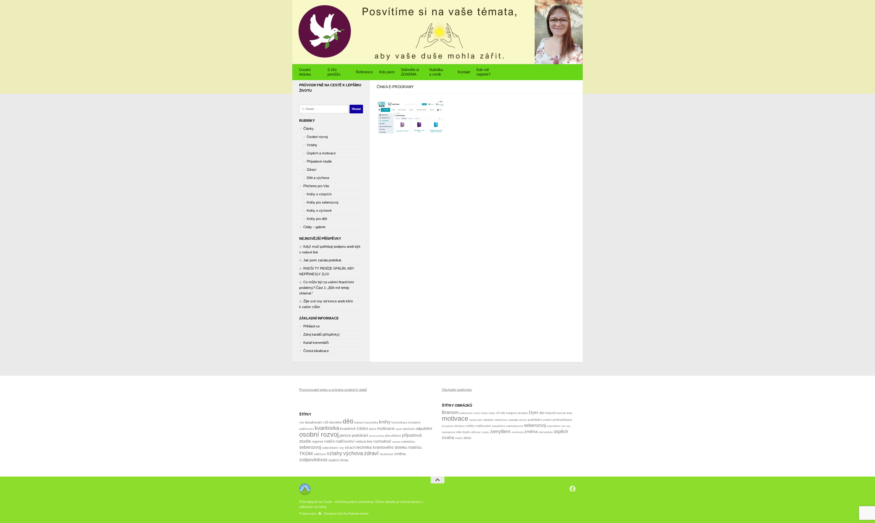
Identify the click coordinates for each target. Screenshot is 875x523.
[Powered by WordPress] (319, 513)
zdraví (371, 453)
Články (308, 128)
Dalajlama (511, 413)
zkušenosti (517, 432)
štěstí (467, 438)
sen (563, 426)
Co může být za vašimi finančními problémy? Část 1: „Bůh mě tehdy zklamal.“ (326, 287)
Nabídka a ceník (436, 72)
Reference (364, 72)
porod (372, 435)
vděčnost (320, 454)
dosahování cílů (316, 422)
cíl (497, 413)
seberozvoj (310, 447)
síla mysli (462, 432)
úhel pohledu (546, 432)
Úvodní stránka (305, 72)
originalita (513, 419)
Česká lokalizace (316, 351)
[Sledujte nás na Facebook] (572, 489)
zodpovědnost (313, 459)
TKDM (306, 453)
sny (341, 447)
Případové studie (319, 161)
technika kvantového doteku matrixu (389, 447)
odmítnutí (408, 429)
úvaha (448, 437)
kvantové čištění (354, 428)
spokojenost (448, 432)
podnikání (360, 435)
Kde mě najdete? (483, 72)
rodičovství (345, 441)
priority (380, 435)
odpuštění (424, 428)
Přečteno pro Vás (316, 186)
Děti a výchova (318, 178)
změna (400, 454)
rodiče (329, 441)
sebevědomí (330, 447)
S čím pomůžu (333, 72)
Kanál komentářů (316, 342)
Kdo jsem (386, 72)
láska (372, 429)
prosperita (447, 426)
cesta (477, 413)
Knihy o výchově (319, 210)
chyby (491, 413)
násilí (398, 429)
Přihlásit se (311, 326)
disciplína (523, 413)
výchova (353, 453)
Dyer (533, 412)
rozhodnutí (382, 441)
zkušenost (386, 454)
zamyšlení (500, 431)
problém (547, 419)
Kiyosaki (561, 413)
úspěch (333, 460)
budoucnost (466, 413)
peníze (345, 435)
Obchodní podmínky (457, 390)
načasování (475, 419)
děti (348, 421)
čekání (459, 438)
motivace (386, 428)
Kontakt (464, 72)
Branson (450, 412)
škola (344, 460)
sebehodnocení (514, 426)
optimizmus (501, 419)
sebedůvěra (498, 426)
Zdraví (311, 169)
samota (396, 441)
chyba (484, 413)
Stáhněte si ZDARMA (410, 72)
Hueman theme (358, 513)
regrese (317, 441)
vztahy (334, 453)
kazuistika (371, 422)
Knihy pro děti (317, 219)
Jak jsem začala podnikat (322, 260)
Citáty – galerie (314, 227)
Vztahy (312, 145)
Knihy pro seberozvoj (322, 202)
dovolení (335, 422)
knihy (385, 422)
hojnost (359, 422)
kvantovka (327, 428)
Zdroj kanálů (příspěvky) (321, 334)
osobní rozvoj (319, 434)
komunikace (399, 422)
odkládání (488, 419)
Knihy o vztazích (319, 194)
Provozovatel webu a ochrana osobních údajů (333, 390)
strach (350, 447)
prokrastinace (562, 419)
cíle (301, 422)
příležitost (459, 426)
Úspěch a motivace (321, 153)
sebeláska (408, 441)
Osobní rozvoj (317, 137)
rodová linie (363, 441)
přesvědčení (393, 435)
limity (569, 413)
